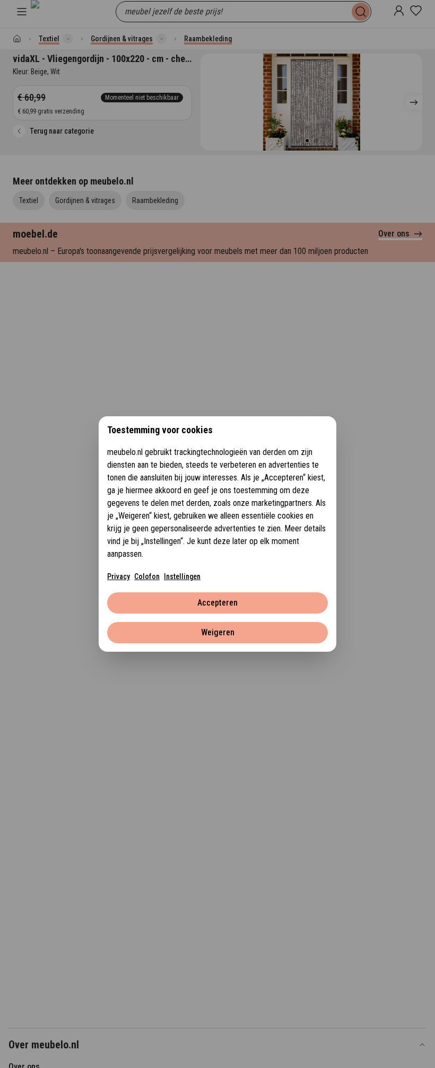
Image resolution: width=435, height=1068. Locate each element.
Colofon (147, 576)
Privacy (118, 576)
